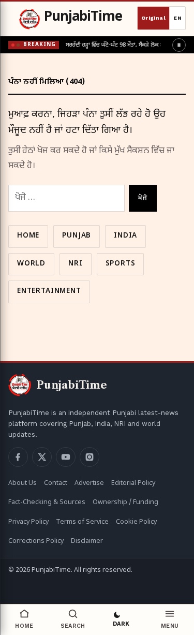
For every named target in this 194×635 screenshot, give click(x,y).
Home (28, 236)
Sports (121, 264)
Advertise (89, 483)
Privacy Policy (28, 522)
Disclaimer (87, 541)
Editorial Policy (133, 483)
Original (153, 17)
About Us (22, 483)
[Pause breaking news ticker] (179, 45)
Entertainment (49, 291)
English (177, 18)
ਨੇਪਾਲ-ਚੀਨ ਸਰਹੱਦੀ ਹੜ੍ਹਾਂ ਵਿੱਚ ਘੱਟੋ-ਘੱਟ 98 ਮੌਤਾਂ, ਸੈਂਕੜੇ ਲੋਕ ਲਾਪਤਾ (102, 45)
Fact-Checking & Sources (46, 502)
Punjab (76, 236)
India (125, 236)
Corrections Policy (36, 541)
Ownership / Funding (125, 502)
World (31, 264)
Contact (55, 483)
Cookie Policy (136, 522)
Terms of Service (82, 522)
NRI (75, 264)
